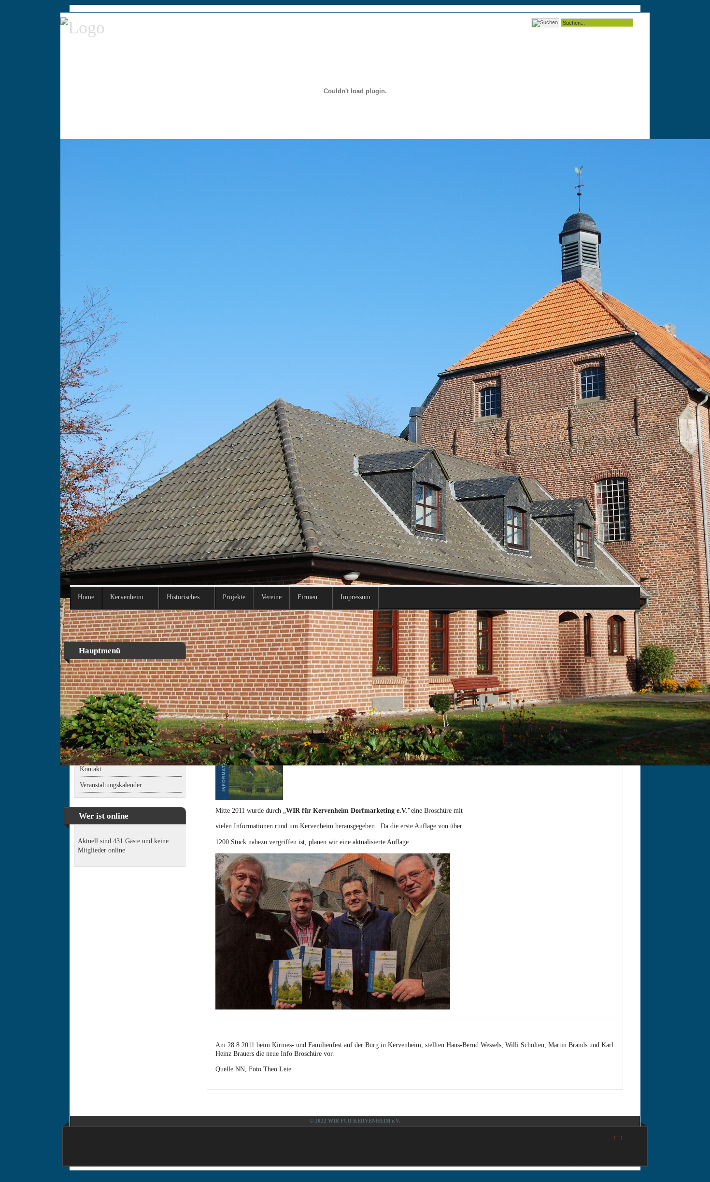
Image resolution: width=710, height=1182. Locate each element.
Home (86, 597)
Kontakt (90, 769)
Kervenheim (126, 597)
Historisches (183, 597)
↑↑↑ (618, 1137)
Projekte (234, 597)
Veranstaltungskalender (111, 785)
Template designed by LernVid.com (604, 1159)
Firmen (307, 597)
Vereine (271, 597)
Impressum (355, 597)
